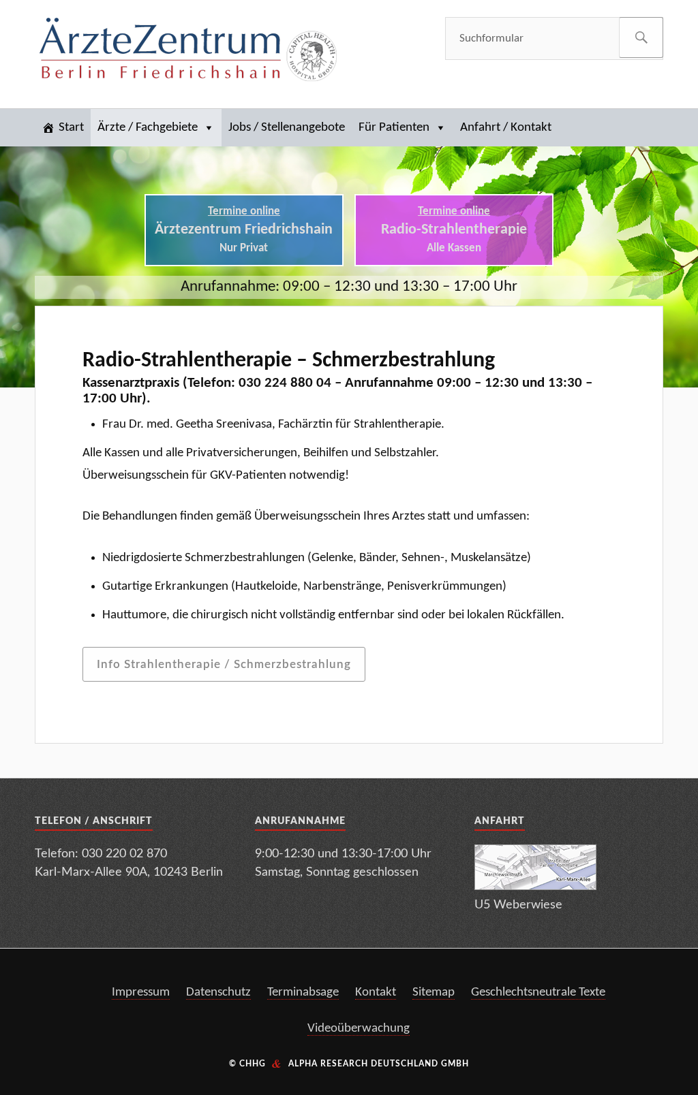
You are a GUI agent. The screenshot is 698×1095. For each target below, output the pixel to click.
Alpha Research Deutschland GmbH (378, 1064)
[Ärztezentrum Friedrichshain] (188, 51)
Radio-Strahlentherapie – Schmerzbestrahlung (288, 361)
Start (71, 127)
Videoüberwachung (358, 1028)
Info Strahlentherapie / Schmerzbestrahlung (224, 664)
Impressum (141, 992)
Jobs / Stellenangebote (286, 127)
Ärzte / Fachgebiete (147, 127)
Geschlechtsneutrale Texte (538, 992)
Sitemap (433, 992)
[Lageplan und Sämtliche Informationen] (535, 886)
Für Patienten (394, 127)
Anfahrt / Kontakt (505, 127)
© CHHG (247, 1064)
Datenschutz (218, 992)
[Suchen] (641, 37)
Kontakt (375, 992)
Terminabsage (303, 992)
